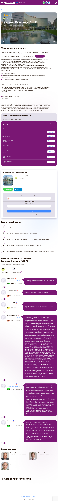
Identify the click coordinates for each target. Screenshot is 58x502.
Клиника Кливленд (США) (13, 280)
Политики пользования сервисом (29, 496)
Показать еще (40, 56)
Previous (4, 41)
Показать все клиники (8, 9)
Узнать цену (51, 132)
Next (53, 41)
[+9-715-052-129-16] (52, 2)
